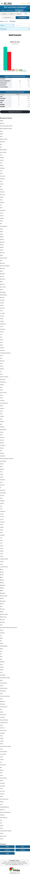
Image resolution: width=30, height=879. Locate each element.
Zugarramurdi (3, 836)
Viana (1, 804)
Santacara (2, 727)
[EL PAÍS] (8, 3)
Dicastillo (2, 347)
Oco (1, 635)
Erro (1, 371)
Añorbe (1, 165)
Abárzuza (2, 123)
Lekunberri (2, 535)
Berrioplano (2, 273)
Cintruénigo (2, 329)
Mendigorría (2, 585)
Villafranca (2, 809)
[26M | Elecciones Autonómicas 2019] (15, 7)
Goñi (1, 450)
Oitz (1, 640)
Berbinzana (2, 268)
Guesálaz (2, 453)
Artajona (2, 218)
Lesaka (1, 545)
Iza (0, 487)
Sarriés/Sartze (3, 730)
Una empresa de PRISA (14, 869)
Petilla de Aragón (3, 688)
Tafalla (1, 743)
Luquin (1, 564)
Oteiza (1, 680)
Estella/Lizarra (3, 382)
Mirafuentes (2, 593)
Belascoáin (2, 263)
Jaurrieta (2, 495)
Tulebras (2, 759)
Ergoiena (2, 368)
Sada (1, 709)
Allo (1, 147)
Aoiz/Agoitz (2, 168)
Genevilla (2, 442)
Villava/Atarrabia (3, 817)
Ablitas (1, 133)
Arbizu (1, 189)
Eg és (1, 358)
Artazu (1, 221)
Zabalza (1, 825)
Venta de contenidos (12, 861)
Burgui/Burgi (3, 292)
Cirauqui (2, 331)
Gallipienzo (2, 426)
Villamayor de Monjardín (5, 812)
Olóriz (1, 656)
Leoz (1, 537)
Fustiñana (2, 421)
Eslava (1, 374)
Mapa (7, 864)
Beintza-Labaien (3, 257)
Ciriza (1, 334)
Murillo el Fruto (3, 617)
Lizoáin (1, 553)
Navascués (2, 622)
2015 (11, 14)
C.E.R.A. (1, 326)
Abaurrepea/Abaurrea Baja (6, 128)
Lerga (1, 540)
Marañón (2, 572)
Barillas (1, 250)
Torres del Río (3, 754)
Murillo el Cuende (3, 614)
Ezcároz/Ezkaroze (4, 403)
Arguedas (2, 202)
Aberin (1, 131)
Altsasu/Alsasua (3, 149)
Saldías (1, 712)
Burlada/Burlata (3, 294)
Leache (1, 524)
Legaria (1, 529)
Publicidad (18, 861)
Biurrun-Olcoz (3, 287)
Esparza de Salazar (4, 376)
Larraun (1, 519)
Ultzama (2, 770)
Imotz (1, 471)
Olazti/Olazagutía (3, 646)
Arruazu (1, 215)
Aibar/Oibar (2, 141)
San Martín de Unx (4, 722)
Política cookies (14, 863)
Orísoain (2, 667)
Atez (1, 223)
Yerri (1, 820)
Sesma (1, 735)
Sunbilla (1, 741)
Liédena (1, 551)
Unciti (1, 772)
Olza (1, 659)
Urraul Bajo (2, 786)
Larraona (2, 516)
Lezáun (1, 548)
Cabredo (2, 302)
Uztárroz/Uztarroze (4, 799)
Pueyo (1, 698)
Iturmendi (2, 485)
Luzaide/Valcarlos (4, 566)
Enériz (1, 363)
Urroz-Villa (2, 791)
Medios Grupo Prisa (14, 873)
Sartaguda (2, 733)
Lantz (1, 508)
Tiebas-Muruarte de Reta (5, 746)
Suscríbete (23, 3)
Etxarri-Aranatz (3, 392)
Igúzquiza (2, 469)
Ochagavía (2, 632)
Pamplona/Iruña (3, 683)
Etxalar (1, 390)
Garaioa (1, 432)
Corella (1, 339)
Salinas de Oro (3, 714)
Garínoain (2, 437)
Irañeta (1, 474)
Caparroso (2, 308)
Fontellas (2, 416)
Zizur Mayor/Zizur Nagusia (5, 830)
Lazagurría (2, 522)
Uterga (1, 796)
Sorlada (1, 738)
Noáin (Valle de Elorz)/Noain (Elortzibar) (8, 627)
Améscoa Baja (3, 152)
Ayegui (1, 228)
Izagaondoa (2, 490)
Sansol (1, 725)
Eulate (1, 397)
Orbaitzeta (2, 661)
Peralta (1, 685)
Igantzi (1, 466)
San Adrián (2, 717)
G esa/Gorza (2, 445)
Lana (1, 506)
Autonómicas (22, 17)
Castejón (2, 321)
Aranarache (2, 176)
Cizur (1, 337)
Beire (1, 260)
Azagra (1, 231)
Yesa (1, 822)
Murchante (2, 609)
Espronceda (2, 379)
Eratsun (1, 366)
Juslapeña (2, 500)
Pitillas (1, 693)
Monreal (2, 598)
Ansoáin (1, 160)
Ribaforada (2, 701)
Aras (1, 186)
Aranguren (2, 178)
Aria (1, 205)
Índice (20, 864)
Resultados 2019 (19, 10)
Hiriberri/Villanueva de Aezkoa (6, 458)
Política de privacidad (6, 863)
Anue (1, 162)
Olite (1, 651)
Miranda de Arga (3, 595)
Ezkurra (1, 405)
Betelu (1, 281)
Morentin (2, 603)
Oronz (1, 672)
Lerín (1, 543)
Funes (1, 419)
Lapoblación (2, 511)
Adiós (1, 136)
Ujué (1, 767)
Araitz (1, 170)
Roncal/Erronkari (3, 706)
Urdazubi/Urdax (3, 778)
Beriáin (1, 271)
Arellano (2, 197)
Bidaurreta (2, 284)
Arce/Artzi (2, 191)
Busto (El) (2, 297)
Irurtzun (1, 477)
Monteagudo (2, 601)
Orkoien (1, 669)
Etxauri (1, 395)
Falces (1, 411)
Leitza (1, 532)
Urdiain (1, 780)
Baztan (1, 255)
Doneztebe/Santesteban (5, 353)
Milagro (1, 590)
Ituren (1, 482)
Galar (1, 424)
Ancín (1, 155)
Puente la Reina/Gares (5, 696)
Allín (1, 144)
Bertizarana (2, 279)
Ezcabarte (2, 400)
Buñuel (1, 289)
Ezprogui (2, 408)
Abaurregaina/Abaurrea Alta (6, 125)
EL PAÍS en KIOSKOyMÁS (13, 864)
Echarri (1, 355)
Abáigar (1, 120)
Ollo (1, 654)
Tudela (1, 756)
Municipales (7, 17)
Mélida (1, 577)
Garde (1, 434)
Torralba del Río (3, 751)
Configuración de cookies (22, 863)
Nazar (1, 624)
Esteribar (2, 384)
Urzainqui (2, 793)
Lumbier (2, 561)
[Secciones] (2, 3)
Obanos (1, 630)
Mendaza (2, 582)
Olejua (1, 648)
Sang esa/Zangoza (4, 720)
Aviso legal (23, 861)
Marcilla (1, 574)
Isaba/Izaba (2, 479)
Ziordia (1, 828)
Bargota (1, 247)
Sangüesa (22, 850)
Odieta (1, 638)
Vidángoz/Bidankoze (4, 807)
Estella (7, 846)
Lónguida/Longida (4, 558)
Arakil (1, 173)
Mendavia (2, 580)
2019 (4, 14)
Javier (1, 498)
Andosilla (2, 157)
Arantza (1, 184)
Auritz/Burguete (3, 226)
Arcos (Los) (2, 194)
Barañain (2, 239)
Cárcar (1, 310)
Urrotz (1, 788)
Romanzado (2, 704)
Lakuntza (2, 503)
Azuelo (1, 234)
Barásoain (2, 242)
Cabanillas (2, 300)
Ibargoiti (2, 463)
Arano (1, 181)
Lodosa (1, 556)
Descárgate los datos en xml (15, 111)
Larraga (1, 514)
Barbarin (2, 244)
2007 (26, 14)
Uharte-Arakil (3, 764)
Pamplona (7, 850)
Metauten (2, 588)
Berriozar (2, 276)
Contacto (5, 861)
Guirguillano (2, 456)
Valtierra (2, 801)
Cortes (1, 342)
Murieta (1, 611)
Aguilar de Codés (3, 139)
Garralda (2, 440)
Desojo (1, 345)
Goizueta (2, 448)
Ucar (1, 762)
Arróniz (1, 213)
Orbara (1, 664)
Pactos (26, 10)
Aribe (1, 207)
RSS (22, 864)
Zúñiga (1, 838)
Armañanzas (2, 210)
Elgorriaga (2, 360)
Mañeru (1, 569)
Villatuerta (2, 815)
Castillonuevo (3, 324)
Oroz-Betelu (2, 675)
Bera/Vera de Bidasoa (5, 265)
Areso (1, 199)
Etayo (1, 387)
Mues (1, 606)
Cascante (2, 316)
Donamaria (2, 350)
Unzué (1, 775)
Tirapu (1, 749)
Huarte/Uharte (3, 461)
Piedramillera (3, 690)
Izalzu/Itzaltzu (3, 492)
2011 (18, 14)
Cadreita (2, 305)
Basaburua (2, 252)
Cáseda (1, 318)
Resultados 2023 (10, 10)
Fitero (1, 413)
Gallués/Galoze (3, 429)
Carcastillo (2, 313)
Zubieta (1, 833)
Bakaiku (1, 236)
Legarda (2, 527)
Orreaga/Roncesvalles (5, 677)
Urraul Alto (2, 783)
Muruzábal (2, 619)
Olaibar (1, 643)
